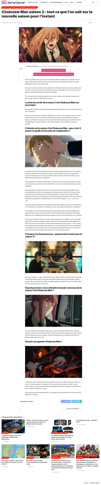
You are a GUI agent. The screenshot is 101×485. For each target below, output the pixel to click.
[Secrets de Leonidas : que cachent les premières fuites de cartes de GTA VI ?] (13, 451)
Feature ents (32, 7)
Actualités (6, 7)
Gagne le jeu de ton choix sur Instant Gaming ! (53, 70)
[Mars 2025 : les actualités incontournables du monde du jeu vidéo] (38, 451)
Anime (13, 7)
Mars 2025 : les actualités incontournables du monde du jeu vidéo (36, 462)
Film (66, 432)
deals (61, 432)
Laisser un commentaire (73, 408)
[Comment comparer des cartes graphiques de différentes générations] (13, 426)
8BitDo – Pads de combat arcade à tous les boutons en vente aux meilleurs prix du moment (37, 422)
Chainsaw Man (22, 7)
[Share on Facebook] (94, 22)
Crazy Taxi (62, 455)
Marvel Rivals (92, 455)
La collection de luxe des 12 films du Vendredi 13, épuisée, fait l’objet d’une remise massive (62, 437)
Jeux (68, 455)
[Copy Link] (98, 22)
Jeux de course (56, 457)
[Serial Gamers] (13, 2)
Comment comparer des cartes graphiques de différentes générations (11, 437)
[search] (90, 2)
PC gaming (79, 457)
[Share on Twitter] (96, 22)
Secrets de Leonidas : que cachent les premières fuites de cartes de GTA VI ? (13, 462)
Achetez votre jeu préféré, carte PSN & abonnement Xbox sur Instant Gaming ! (53, 74)
